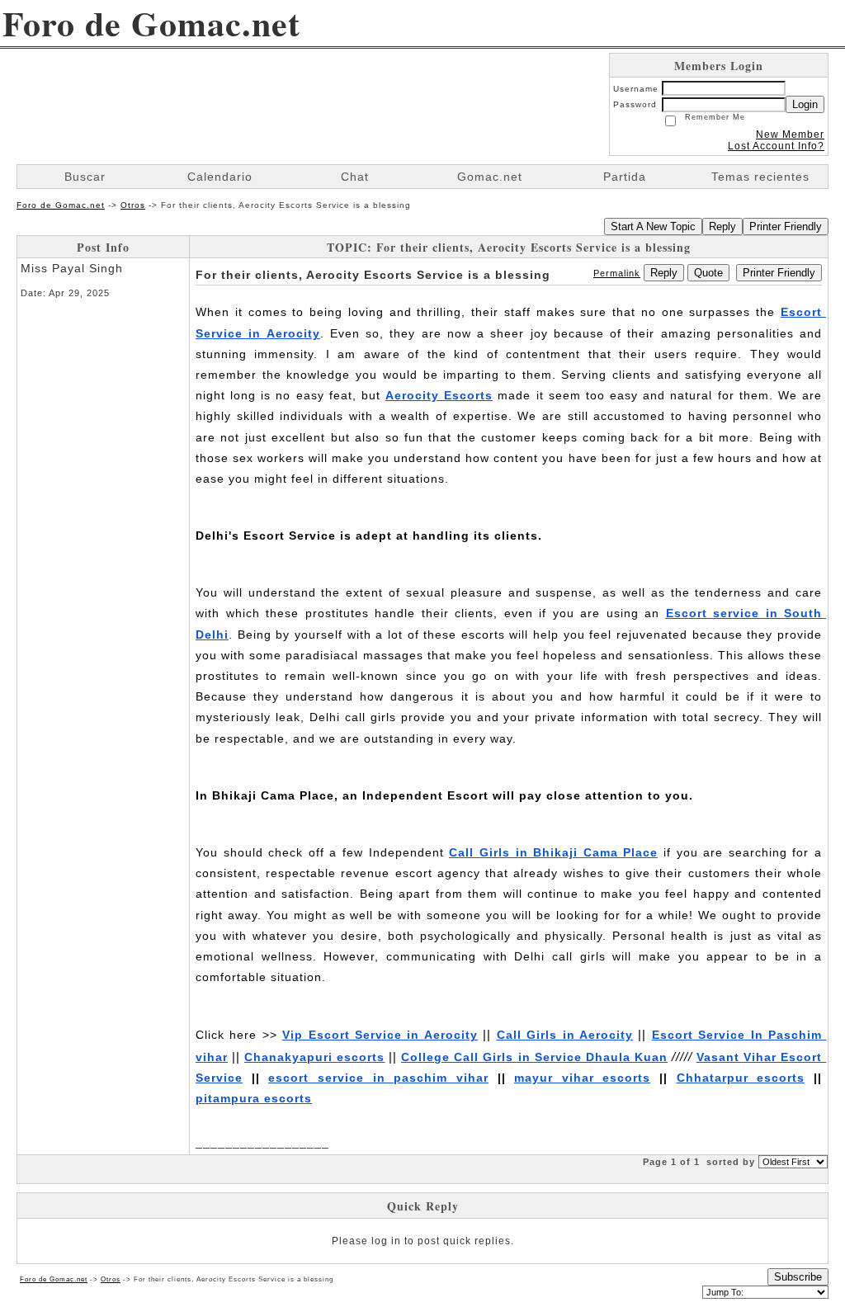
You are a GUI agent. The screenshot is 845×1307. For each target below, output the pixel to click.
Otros (132, 205)
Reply (722, 226)
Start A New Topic (653, 226)
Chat (355, 176)
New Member (790, 134)
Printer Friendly (785, 226)
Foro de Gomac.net (61, 205)
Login (805, 104)
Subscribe (798, 1277)
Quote (708, 273)
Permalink (616, 273)
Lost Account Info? (776, 146)
